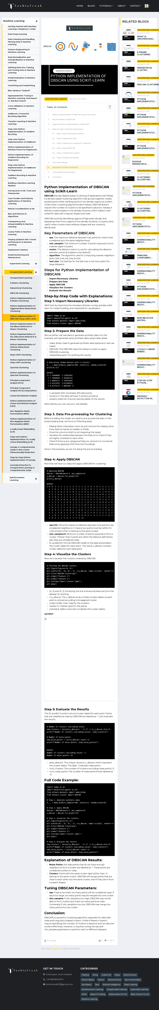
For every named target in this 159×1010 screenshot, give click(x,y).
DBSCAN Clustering (19, 293)
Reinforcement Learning (17, 478)
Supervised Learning (19, 263)
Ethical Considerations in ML (21, 209)
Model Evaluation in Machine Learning (21, 79)
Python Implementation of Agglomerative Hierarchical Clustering (23, 308)
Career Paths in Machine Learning (19, 233)
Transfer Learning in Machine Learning (22, 122)
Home (79, 6)
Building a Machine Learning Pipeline (21, 184)
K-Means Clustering (19, 283)
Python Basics (88, 980)
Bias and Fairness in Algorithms (17, 215)
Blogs (91, 6)
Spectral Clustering (19, 367)
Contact (135, 6)
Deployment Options (18, 250)
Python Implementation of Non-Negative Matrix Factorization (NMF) (22, 421)
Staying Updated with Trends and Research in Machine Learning (22, 242)
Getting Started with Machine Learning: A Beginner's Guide (22, 27)
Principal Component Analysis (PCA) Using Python (23, 389)
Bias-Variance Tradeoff (19, 90)
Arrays (117, 975)
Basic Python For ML (140, 994)
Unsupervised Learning (21, 272)
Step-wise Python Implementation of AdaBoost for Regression (22, 167)
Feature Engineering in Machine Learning (19, 50)
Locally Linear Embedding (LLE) (22, 430)
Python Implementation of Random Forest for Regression (22, 148)
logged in (56, 948)
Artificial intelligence (111, 984)
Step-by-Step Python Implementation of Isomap (22, 458)
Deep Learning (130, 984)
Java (97, 984)
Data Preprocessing (17, 34)
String (95, 975)
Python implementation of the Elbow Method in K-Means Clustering (22, 326)
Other (84, 994)
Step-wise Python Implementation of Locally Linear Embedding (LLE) (22, 439)
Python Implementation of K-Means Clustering (22, 299)
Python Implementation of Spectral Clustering (22, 374)
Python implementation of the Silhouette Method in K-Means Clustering (23, 337)
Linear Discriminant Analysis (23, 396)
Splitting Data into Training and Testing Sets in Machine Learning (21, 70)
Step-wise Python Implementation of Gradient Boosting (21, 131)
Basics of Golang (97, 994)
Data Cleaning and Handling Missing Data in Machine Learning (21, 42)
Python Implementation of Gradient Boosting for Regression (20, 157)
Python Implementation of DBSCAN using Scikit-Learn (23, 317)
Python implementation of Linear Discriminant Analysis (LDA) (23, 403)
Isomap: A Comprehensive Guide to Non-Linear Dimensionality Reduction (22, 449)
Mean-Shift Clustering (20, 355)
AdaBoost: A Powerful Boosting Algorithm (18, 115)
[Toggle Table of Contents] (109, 107)
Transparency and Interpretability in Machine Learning (20, 224)
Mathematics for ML (118, 994)
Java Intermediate (133, 980)
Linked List (106, 975)
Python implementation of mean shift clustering (22, 361)
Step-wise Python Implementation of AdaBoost (22, 140)
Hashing (85, 975)
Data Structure (130, 975)
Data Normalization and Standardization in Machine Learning (21, 60)
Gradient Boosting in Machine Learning (22, 176)
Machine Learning (89, 999)
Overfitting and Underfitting (21, 85)
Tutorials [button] (105, 6)
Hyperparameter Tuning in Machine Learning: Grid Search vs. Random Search (22, 98)
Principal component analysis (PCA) (20, 381)
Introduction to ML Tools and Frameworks (22, 192)
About (122, 6)
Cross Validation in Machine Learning (21, 107)
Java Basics (86, 984)
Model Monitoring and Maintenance (18, 256)
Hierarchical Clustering (21, 288)
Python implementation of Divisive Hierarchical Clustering (22, 347)
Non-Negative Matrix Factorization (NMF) (20, 412)
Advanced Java (114, 980)
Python (101, 980)
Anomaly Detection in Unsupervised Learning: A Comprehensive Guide (22, 467)
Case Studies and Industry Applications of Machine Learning (20, 201)
